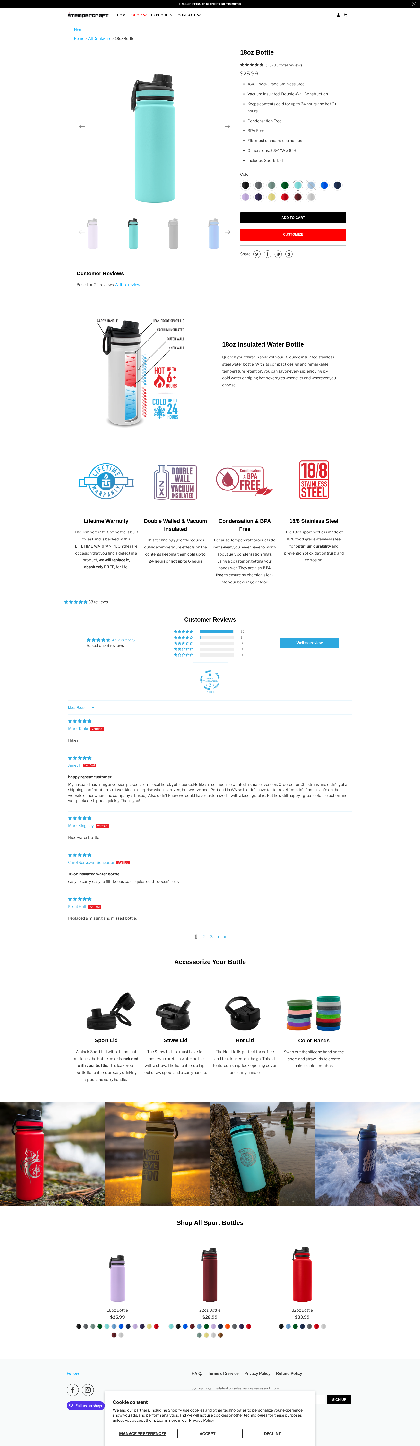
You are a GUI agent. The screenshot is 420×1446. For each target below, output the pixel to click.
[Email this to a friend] (288, 254)
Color (245, 174)
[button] (76, 602)
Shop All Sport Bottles (210, 1222)
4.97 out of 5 (123, 640)
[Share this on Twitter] (256, 254)
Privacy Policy (201, 1420)
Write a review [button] (309, 642)
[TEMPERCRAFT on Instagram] (89, 1390)
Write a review (127, 285)
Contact (187, 15)
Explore (160, 15)
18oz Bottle (257, 52)
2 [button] (203, 936)
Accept (208, 1433)
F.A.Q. (197, 1373)
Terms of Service (223, 1373)
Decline (272, 1433)
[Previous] (81, 126)
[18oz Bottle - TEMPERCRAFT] (154, 126)
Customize (293, 234)
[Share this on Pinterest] (277, 254)
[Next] (227, 126)
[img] (79, 721)
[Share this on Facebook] (267, 254)
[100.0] (210, 680)
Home (122, 15)
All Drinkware (99, 38)
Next (78, 29)
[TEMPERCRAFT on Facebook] (74, 1390)
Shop (137, 15)
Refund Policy (289, 1373)
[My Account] (339, 15)
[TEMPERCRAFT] (88, 15)
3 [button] (211, 936)
